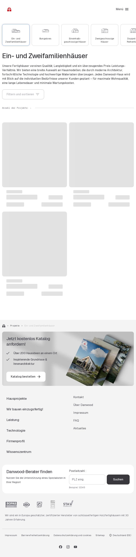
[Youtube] (75, 546)
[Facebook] (60, 546)
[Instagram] (68, 546)
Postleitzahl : (77, 471)
